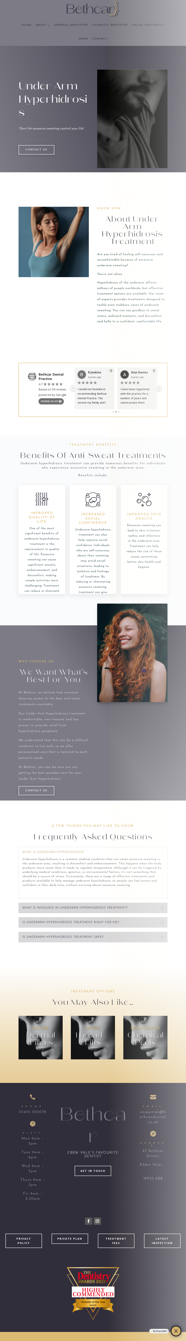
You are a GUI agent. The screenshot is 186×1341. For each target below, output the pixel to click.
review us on (49, 401)
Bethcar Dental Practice (51, 376)
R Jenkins (94, 372)
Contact (99, 39)
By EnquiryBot (160, 1331)
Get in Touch (92, 1171)
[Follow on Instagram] (97, 1221)
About (41, 25)
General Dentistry (71, 25)
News (83, 39)
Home (27, 25)
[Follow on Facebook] (88, 1221)
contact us (36, 149)
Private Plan (69, 1238)
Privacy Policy (24, 1241)
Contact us (36, 790)
